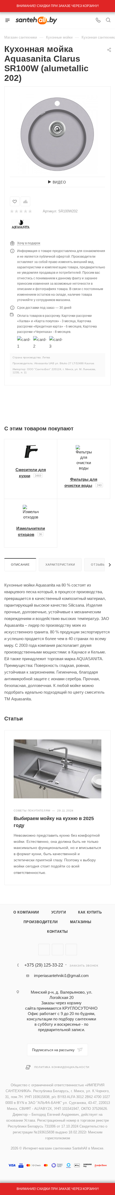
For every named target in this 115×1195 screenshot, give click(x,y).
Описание (20, 564)
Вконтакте (44, 949)
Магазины (80, 922)
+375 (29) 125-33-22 (43, 965)
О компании (26, 912)
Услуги (58, 912)
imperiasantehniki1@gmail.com (61, 975)
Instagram (71, 949)
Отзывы (98, 564)
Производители (40, 922)
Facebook (57, 949)
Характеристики (60, 564)
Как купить (90, 912)
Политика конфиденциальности (62, 1067)
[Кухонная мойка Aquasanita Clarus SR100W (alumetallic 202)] (57, 133)
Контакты (57, 932)
